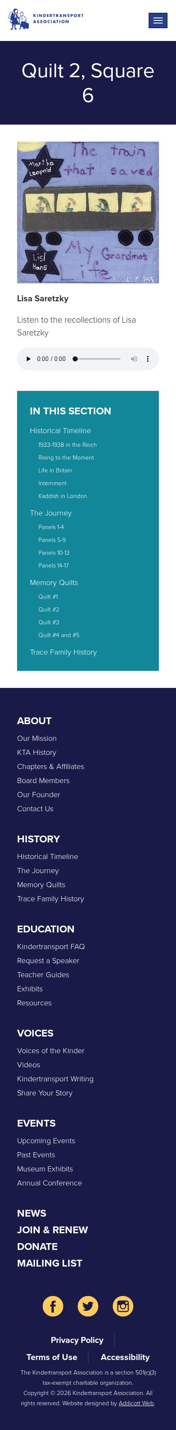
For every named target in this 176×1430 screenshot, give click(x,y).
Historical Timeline (60, 430)
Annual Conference (49, 1182)
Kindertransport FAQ (51, 946)
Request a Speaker (48, 960)
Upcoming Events (46, 1140)
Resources (34, 1002)
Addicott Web (136, 1403)
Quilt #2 (48, 609)
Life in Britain (55, 470)
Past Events (36, 1154)
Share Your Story (45, 1092)
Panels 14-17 (53, 565)
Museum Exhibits (45, 1168)
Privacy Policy (77, 1340)
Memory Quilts (54, 582)
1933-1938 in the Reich (67, 444)
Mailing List (49, 1263)
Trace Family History (63, 652)
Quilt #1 (48, 596)
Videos (28, 1064)
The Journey (51, 512)
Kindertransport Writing (55, 1078)
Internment (52, 483)
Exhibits (30, 988)
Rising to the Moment (66, 457)
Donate (37, 1246)
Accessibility (125, 1357)
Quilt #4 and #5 (58, 635)
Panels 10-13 (54, 552)
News (31, 1213)
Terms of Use (51, 1357)
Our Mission (37, 738)
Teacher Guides (43, 974)
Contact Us (35, 808)
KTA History (36, 752)
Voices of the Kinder (51, 1050)
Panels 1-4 (51, 527)
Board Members (43, 780)
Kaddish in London (62, 496)
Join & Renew (52, 1230)
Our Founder (38, 794)
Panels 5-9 (52, 540)
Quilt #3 (48, 622)
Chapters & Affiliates (50, 766)
